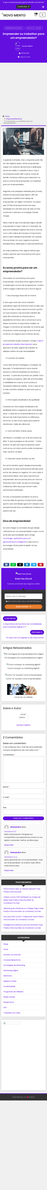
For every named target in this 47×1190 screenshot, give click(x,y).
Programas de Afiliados (13, 991)
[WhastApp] (13, 564)
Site (4, 807)
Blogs (5, 944)
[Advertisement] (23, 90)
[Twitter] (20, 564)
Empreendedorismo (13, 28)
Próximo (36, 632)
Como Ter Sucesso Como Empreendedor (23, 679)
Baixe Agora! (22, 607)
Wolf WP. (31, 1097)
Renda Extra (8, 1002)
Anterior (11, 618)
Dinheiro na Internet (12, 954)
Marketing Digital (10, 970)
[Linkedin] (27, 564)
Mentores (7, 975)
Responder (9, 845)
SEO (5, 1007)
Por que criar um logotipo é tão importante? (25, 637)
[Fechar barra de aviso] (43, 6)
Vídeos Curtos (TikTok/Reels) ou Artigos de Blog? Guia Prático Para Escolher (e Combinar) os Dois (21, 900)
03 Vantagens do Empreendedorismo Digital (24, 658)
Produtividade (9, 986)
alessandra (15, 827)
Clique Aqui (22, 7)
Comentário (9, 755)
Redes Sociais (9, 997)
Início (7, 116)
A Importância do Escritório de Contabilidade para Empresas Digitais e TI (22, 625)
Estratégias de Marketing (14, 965)
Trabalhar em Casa (11, 1013)
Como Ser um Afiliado (23, 697)
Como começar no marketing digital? (23, 668)
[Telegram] (34, 564)
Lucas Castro (27, 46)
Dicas (5, 949)
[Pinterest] (41, 564)
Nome (6, 787)
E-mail (6, 797)
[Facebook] (6, 564)
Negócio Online (34, 28)
